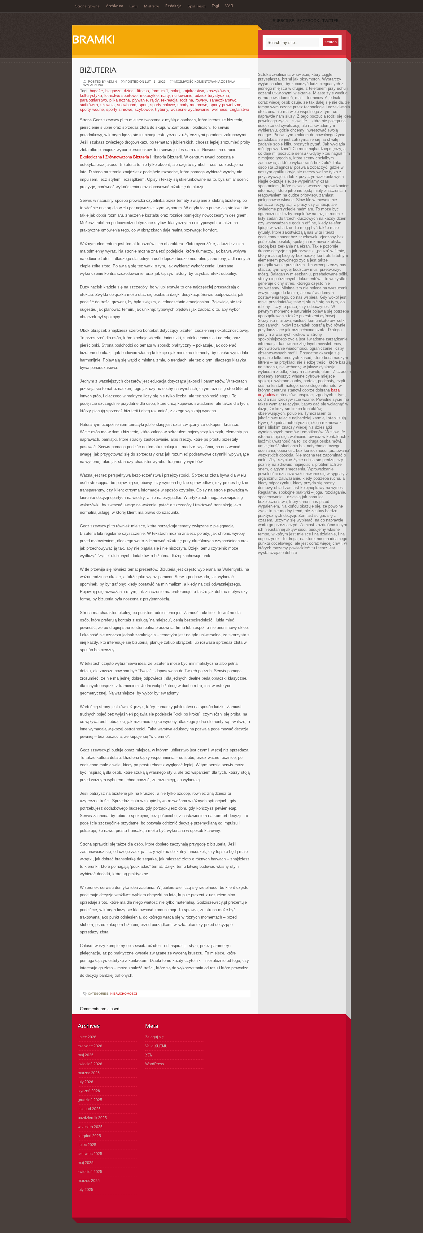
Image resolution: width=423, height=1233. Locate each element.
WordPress (154, 1064)
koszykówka (218, 91)
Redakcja (173, 6)
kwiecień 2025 (90, 1172)
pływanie (140, 100)
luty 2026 (85, 1082)
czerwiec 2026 (90, 1046)
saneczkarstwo (222, 100)
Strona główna (87, 6)
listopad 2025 (89, 1109)
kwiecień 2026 (90, 1064)
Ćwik (133, 6)
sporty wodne (92, 109)
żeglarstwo (239, 109)
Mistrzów (151, 6)
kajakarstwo (193, 91)
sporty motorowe (192, 104)
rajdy (154, 100)
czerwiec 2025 (90, 1154)
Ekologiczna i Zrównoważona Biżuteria (114, 157)
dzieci (129, 91)
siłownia (107, 104)
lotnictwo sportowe (120, 95)
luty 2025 (85, 1190)
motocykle (149, 95)
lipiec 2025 (87, 1145)
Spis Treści (197, 6)
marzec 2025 (89, 1181)
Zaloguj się (154, 1037)
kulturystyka (91, 95)
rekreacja (169, 100)
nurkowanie (182, 95)
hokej (175, 91)
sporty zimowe (119, 109)
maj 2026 (86, 1055)
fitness (143, 91)
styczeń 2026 (89, 1091)
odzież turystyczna (212, 95)
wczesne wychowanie (190, 109)
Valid (156, 1046)
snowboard (126, 104)
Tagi (215, 6)
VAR (229, 6)
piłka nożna (119, 100)
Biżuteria (98, 70)
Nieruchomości (123, 993)
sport (143, 104)
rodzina (186, 100)
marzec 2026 (89, 1073)
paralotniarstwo (93, 100)
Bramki (93, 40)
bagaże (96, 91)
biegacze (113, 91)
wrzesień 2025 (90, 1127)
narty (165, 95)
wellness (219, 109)
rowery (201, 100)
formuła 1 (159, 91)
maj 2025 (86, 1163)
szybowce (144, 109)
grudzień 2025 (90, 1100)
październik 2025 (92, 1118)
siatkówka (89, 104)
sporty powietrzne (225, 104)
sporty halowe (162, 104)
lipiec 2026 (87, 1037)
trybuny (161, 109)
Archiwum (114, 6)
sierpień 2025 (89, 1136)
